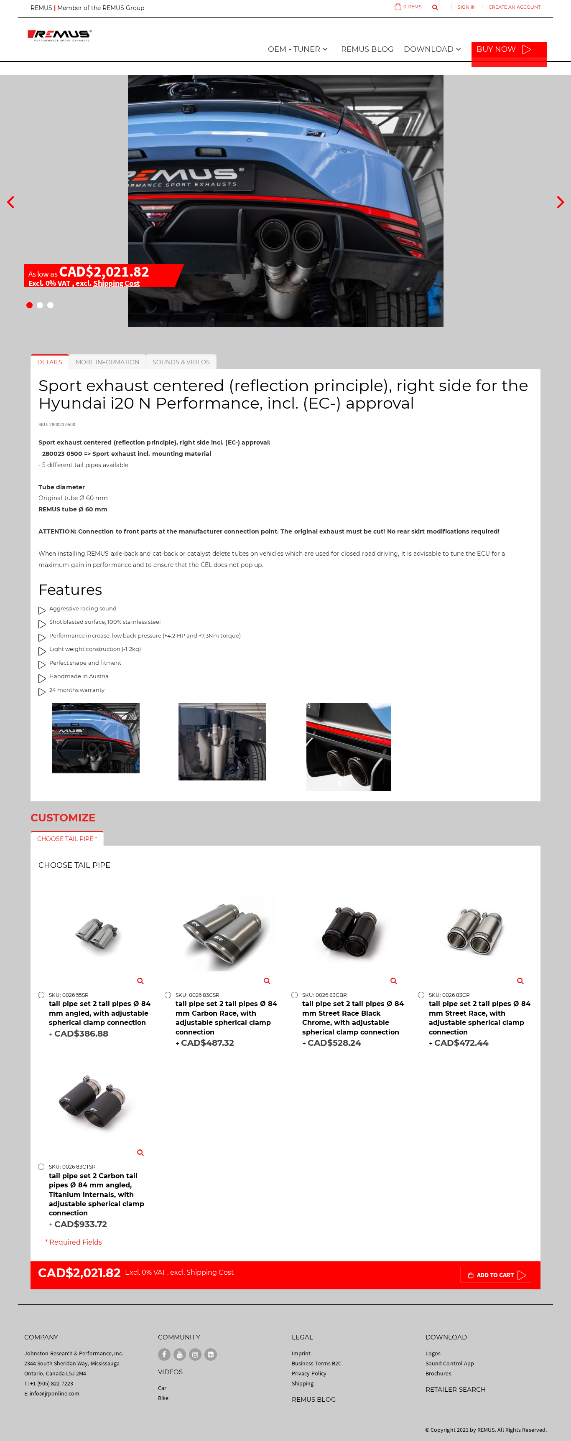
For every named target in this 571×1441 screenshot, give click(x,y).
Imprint (301, 1353)
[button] (29, 305)
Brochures (438, 1373)
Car (162, 1388)
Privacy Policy (309, 1373)
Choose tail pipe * (67, 839)
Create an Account (514, 7)
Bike (163, 1398)
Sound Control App (450, 1363)
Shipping (303, 1383)
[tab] (50, 362)
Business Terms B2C (317, 1363)
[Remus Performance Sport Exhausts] (59, 35)
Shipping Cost (116, 283)
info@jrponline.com (54, 1393)
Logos (433, 1353)
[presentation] (10, 201)
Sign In (467, 7)
